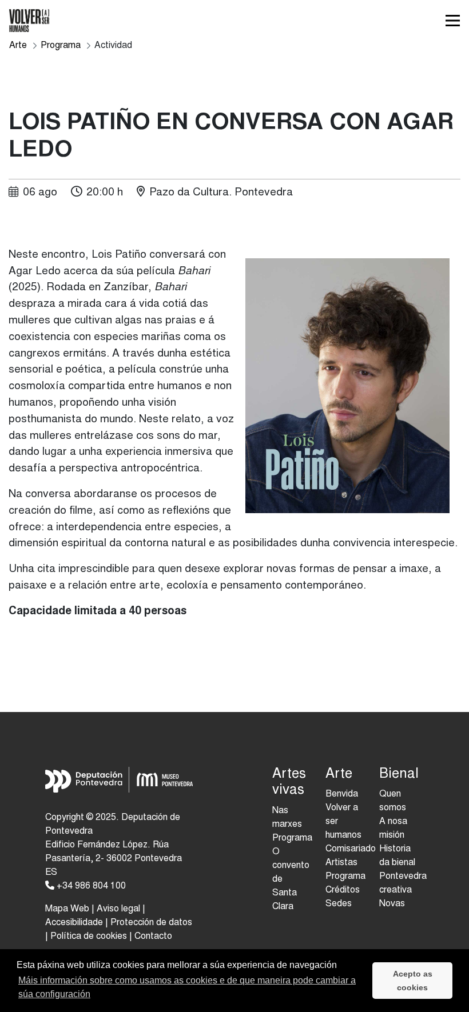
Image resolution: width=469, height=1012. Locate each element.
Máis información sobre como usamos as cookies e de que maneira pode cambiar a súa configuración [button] (187, 987)
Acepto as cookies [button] (412, 980)
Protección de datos (151, 922)
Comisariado (350, 849)
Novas (392, 904)
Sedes (338, 904)
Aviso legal (118, 909)
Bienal (397, 775)
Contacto (153, 936)
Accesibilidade (74, 922)
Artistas (341, 862)
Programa (345, 876)
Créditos (342, 890)
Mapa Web (67, 909)
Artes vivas (289, 783)
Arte (338, 775)
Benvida (341, 794)
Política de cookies (88, 936)
